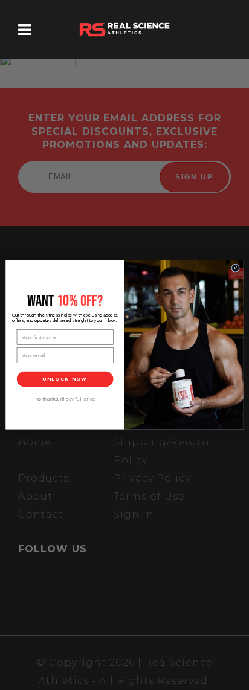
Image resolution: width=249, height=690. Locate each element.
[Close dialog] (235, 268)
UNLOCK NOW (65, 379)
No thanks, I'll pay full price (65, 399)
